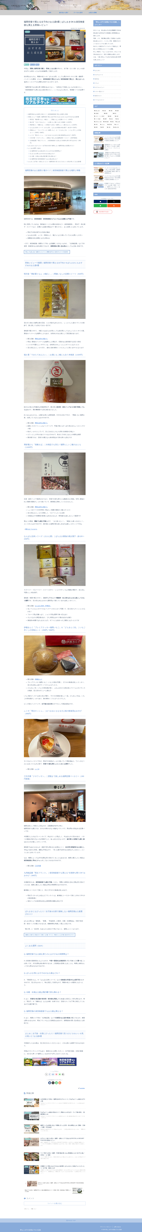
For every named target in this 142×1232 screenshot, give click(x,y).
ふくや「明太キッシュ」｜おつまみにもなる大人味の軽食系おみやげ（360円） (53, 135)
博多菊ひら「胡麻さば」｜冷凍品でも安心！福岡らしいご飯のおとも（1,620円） (54, 125)
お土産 (33, 64)
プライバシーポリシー (106, 1226)
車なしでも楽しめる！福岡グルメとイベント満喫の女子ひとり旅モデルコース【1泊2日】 (46, 252)
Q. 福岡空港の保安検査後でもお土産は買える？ (44, 159)
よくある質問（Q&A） (35, 148)
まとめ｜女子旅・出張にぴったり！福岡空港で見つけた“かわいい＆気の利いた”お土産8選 (54, 161)
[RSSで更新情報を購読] (59, 1082)
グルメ (27, 64)
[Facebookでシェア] (49, 1074)
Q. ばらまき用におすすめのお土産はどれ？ (42, 153)
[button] (63, 1074)
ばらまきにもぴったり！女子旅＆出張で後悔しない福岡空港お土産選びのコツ (51, 145)
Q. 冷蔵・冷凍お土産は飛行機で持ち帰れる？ (43, 156)
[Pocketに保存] (56, 1074)
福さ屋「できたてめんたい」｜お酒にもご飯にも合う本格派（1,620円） (51, 122)
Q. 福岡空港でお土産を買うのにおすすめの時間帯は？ (46, 151)
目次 (52, 110)
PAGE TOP (72, 1220)
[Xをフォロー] (53, 1082)
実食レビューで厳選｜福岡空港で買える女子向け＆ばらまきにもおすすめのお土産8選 (53, 117)
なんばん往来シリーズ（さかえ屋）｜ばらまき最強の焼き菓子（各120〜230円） (54, 127)
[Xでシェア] (46, 1074)
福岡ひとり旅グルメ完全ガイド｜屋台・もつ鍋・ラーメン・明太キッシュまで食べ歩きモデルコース (49, 934)
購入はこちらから (31, 529)
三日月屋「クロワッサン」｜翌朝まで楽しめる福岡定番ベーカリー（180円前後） (54, 138)
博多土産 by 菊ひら (41, 339)
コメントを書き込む (54, 1203)
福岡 (38, 64)
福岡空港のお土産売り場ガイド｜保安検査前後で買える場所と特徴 (48, 114)
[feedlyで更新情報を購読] (56, 1082)
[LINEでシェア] (59, 1074)
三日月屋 (38, 866)
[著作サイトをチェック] (49, 1082)
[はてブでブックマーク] (53, 1074)
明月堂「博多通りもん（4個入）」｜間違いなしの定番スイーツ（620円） (52, 119)
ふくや (37, 769)
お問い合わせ (117, 1226)
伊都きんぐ (38, 679)
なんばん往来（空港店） (43, 606)
